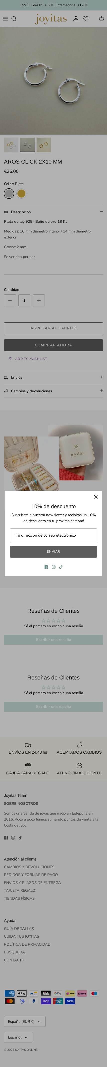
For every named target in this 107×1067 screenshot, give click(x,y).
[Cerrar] (95, 496)
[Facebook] (46, 567)
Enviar (53, 551)
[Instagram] (53, 567)
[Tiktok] (61, 567)
